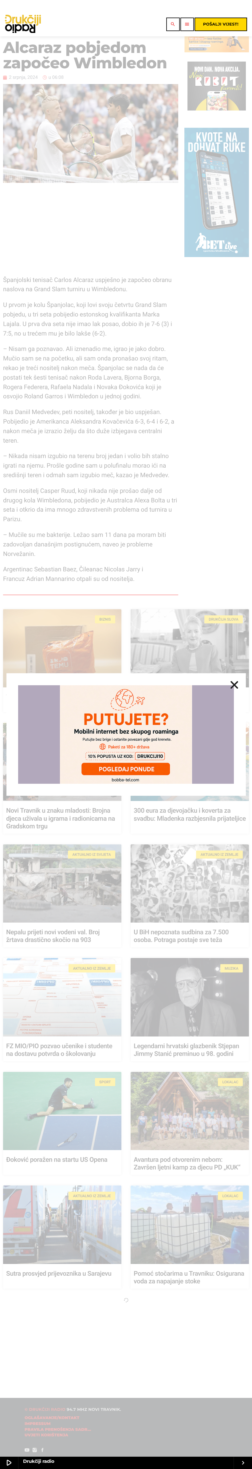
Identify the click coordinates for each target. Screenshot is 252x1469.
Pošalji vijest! (220, 24)
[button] (234, 684)
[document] (126, 734)
